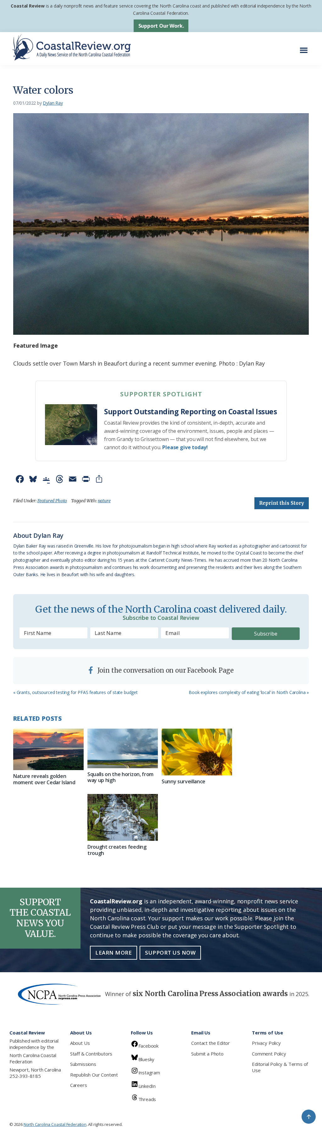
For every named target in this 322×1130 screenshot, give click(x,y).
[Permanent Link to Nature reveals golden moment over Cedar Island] (48, 749)
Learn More (113, 952)
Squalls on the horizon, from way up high (120, 777)
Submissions (83, 1064)
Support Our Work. (161, 25)
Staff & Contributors (91, 1053)
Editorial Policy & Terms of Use (280, 1067)
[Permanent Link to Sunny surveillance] (197, 752)
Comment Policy (269, 1053)
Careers (78, 1085)
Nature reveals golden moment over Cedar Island (44, 779)
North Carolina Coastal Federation (32, 1058)
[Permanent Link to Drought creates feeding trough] (122, 817)
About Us (80, 1043)
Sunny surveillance (183, 781)
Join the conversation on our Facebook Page (165, 670)
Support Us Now (170, 952)
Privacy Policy (266, 1043)
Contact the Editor (210, 1043)
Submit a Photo (207, 1053)
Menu (305, 47)
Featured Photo (52, 501)
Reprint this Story (281, 503)
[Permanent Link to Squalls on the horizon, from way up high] (122, 748)
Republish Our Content (94, 1075)
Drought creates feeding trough (117, 849)
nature (104, 501)
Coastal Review (27, 6)
